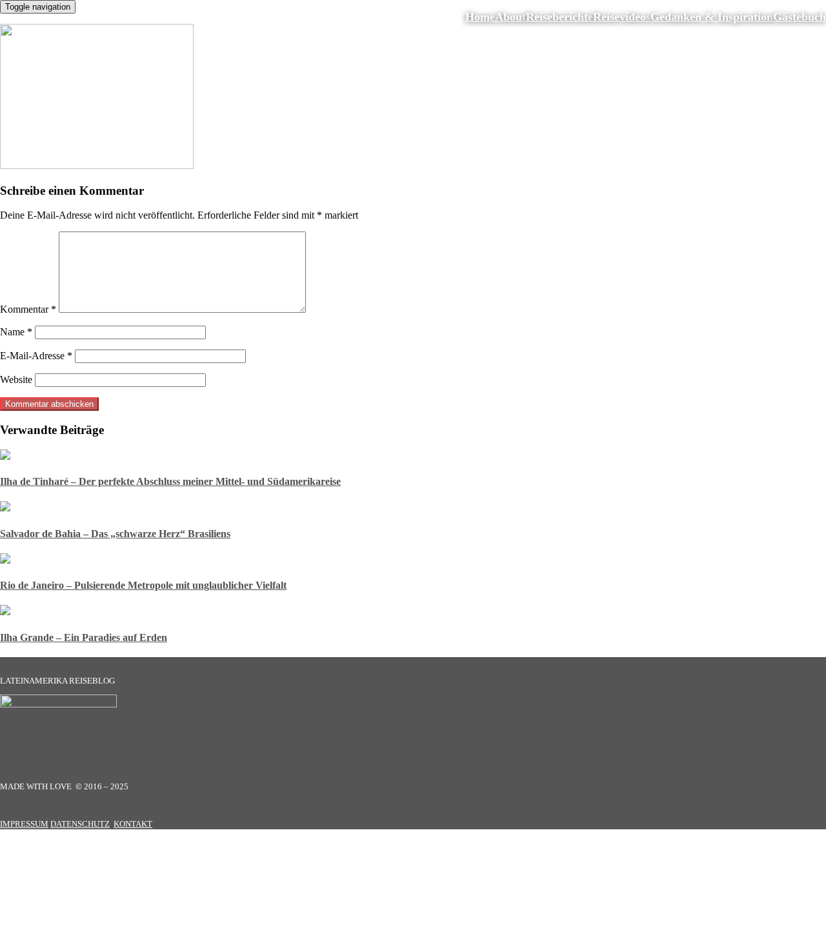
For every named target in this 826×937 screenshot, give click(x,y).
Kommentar (28, 309)
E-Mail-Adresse (36, 355)
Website (16, 379)
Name (16, 331)
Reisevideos (621, 16)
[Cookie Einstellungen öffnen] (97, 930)
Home (480, 16)
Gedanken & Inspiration (711, 16)
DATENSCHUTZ (80, 824)
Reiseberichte (559, 16)
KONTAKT (133, 824)
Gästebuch (799, 16)
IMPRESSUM (24, 824)
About (510, 16)
